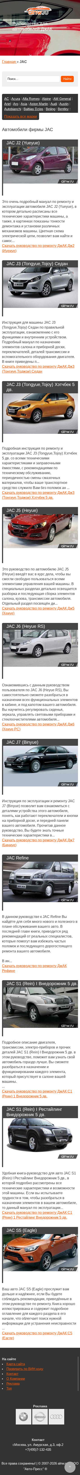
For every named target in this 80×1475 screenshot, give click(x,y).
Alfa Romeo (31, 99)
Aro (15, 104)
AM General (62, 99)
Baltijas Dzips (33, 109)
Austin (63, 104)
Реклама (13, 1383)
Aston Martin (39, 104)
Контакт (12, 1374)
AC (6, 99)
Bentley (63, 109)
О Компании (15, 1378)
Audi (53, 104)
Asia (24, 104)
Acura (15, 99)
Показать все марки (20, 116)
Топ (9, 1388)
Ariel (7, 104)
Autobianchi (12, 109)
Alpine (46, 99)
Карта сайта (15, 1364)
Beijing (50, 109)
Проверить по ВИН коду (24, 1369)
